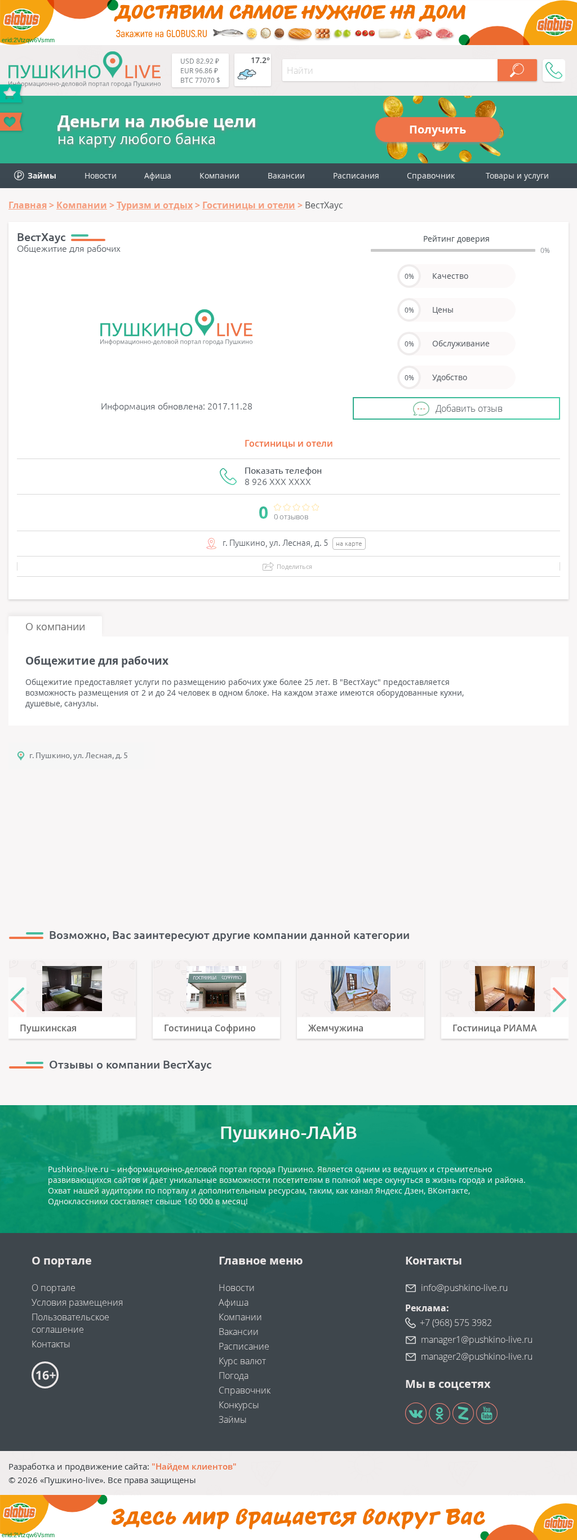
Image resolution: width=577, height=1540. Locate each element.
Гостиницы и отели (289, 443)
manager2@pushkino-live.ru (476, 1356)
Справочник (431, 175)
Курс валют (242, 1361)
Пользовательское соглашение (70, 1323)
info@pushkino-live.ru (464, 1287)
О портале (54, 1287)
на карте (349, 543)
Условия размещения (77, 1302)
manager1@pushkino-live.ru (476, 1339)
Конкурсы (239, 1405)
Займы (233, 1419)
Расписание (244, 1346)
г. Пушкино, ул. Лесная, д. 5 (78, 755)
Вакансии (286, 175)
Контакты (51, 1344)
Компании (219, 175)
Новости (101, 175)
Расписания (356, 175)
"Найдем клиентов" (194, 1466)
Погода (233, 1375)
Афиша (157, 175)
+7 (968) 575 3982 (456, 1322)
